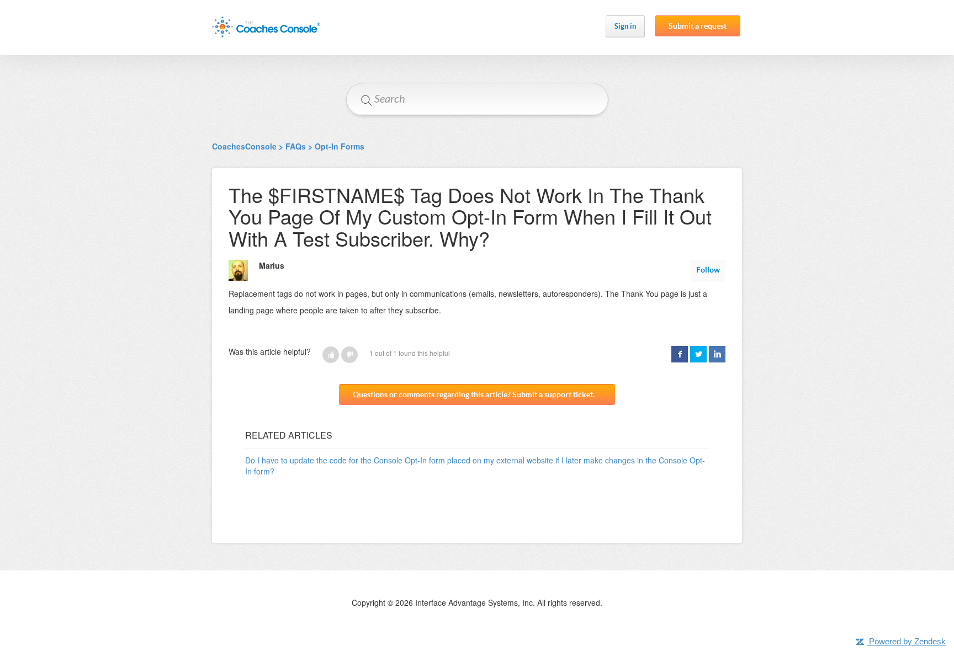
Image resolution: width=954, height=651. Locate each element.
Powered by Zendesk (907, 641)
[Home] (266, 27)
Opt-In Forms (339, 146)
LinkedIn (717, 354)
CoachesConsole (244, 146)
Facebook (679, 354)
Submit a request (698, 26)
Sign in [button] (625, 26)
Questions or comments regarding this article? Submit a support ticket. (474, 394)
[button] (330, 354)
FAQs (295, 146)
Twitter (698, 354)
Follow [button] (708, 269)
